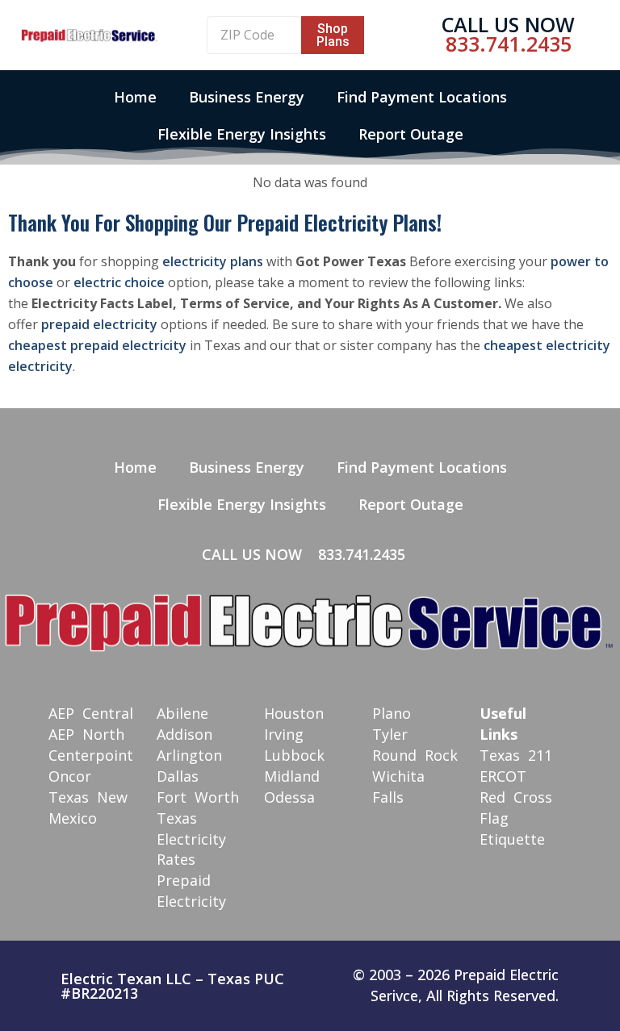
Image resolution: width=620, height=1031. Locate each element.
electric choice (119, 282)
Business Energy (246, 96)
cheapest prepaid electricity (97, 345)
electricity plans (212, 261)
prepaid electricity (99, 324)
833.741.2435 (509, 43)
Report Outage (410, 134)
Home (135, 96)
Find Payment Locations (422, 96)
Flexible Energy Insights (241, 134)
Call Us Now (508, 24)
